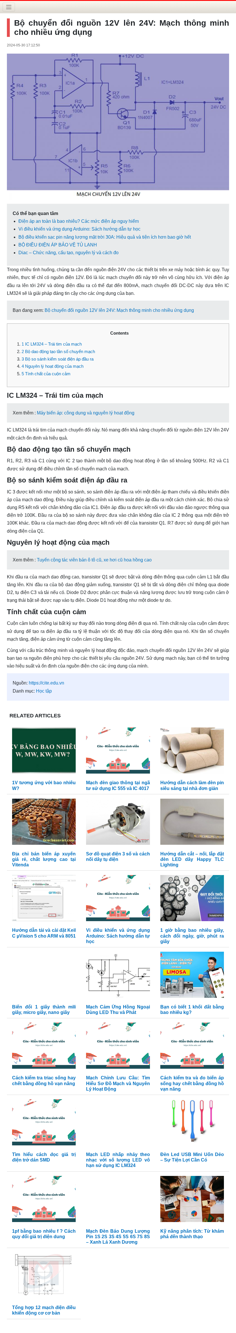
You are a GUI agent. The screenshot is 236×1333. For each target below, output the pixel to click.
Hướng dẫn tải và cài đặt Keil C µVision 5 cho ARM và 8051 (44, 933)
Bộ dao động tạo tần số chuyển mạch (58, 351)
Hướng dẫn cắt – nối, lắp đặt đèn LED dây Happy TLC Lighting (192, 859)
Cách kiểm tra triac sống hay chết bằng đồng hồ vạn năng (44, 1080)
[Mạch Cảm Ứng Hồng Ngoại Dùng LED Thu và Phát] (118, 976)
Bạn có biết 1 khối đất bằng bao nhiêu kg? (192, 1009)
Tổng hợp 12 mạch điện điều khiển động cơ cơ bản (44, 1310)
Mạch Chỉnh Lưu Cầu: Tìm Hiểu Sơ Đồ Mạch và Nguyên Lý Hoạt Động (118, 1083)
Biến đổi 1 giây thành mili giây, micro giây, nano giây (44, 1009)
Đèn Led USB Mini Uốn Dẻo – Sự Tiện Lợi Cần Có (192, 1157)
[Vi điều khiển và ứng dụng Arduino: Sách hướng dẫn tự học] (118, 899)
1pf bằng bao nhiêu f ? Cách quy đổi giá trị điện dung (44, 1234)
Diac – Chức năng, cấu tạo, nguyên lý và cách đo (68, 252)
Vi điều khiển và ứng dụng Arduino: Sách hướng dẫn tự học (79, 229)
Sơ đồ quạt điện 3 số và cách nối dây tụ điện (118, 856)
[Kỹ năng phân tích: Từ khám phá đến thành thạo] (192, 1200)
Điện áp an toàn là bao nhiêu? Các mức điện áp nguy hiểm (78, 221)
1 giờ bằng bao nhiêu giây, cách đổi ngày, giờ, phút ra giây (192, 936)
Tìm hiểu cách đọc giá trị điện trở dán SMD (44, 1157)
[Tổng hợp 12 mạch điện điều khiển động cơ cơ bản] (44, 1276)
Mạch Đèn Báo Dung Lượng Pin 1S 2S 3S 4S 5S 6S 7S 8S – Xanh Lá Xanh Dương (118, 1237)
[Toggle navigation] (9, 7)
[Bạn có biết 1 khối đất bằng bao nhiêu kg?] (192, 976)
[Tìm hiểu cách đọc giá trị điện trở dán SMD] (44, 1123)
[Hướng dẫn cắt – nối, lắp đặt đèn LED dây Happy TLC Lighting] (192, 823)
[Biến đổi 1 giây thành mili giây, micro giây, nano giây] (44, 976)
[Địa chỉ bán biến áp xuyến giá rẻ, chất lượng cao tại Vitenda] (44, 823)
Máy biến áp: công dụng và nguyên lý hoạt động (85, 412)
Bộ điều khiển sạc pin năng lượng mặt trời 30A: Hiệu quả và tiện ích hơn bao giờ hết (104, 237)
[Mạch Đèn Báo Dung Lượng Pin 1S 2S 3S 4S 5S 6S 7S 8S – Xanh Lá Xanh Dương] (118, 1200)
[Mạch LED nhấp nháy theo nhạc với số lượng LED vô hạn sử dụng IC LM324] (118, 1123)
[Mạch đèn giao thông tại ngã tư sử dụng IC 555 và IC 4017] (118, 752)
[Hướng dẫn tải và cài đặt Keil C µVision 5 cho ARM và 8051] (44, 899)
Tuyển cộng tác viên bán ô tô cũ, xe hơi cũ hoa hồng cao (94, 559)
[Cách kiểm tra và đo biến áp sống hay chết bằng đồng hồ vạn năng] (192, 1047)
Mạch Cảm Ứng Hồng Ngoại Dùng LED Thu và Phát (118, 1009)
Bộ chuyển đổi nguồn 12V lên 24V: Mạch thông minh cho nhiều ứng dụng (119, 310)
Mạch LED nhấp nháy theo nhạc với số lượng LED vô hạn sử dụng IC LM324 (118, 1160)
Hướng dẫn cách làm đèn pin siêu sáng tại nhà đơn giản (192, 785)
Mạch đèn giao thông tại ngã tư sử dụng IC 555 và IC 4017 (118, 785)
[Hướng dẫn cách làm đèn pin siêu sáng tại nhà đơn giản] (192, 752)
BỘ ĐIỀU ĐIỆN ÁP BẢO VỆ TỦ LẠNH (57, 244)
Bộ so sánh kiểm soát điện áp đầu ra (58, 359)
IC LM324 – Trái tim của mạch (52, 344)
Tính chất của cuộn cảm (46, 373)
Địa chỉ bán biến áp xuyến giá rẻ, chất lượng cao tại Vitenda (44, 859)
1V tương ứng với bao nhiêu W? (44, 785)
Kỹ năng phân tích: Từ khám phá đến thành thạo (192, 1234)
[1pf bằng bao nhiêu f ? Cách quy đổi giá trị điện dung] (44, 1200)
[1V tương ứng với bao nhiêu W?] (44, 752)
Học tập (44, 691)
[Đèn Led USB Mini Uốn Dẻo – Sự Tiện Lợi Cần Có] (192, 1123)
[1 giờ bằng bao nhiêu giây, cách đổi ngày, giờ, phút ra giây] (192, 899)
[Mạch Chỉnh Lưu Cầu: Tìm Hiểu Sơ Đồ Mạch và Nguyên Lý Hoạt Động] (118, 1047)
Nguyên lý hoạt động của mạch (52, 366)
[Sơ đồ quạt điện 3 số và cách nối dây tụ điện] (118, 823)
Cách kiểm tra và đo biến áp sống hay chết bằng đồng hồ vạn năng (192, 1083)
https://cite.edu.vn (46, 682)
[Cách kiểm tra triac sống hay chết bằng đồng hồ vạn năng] (44, 1047)
